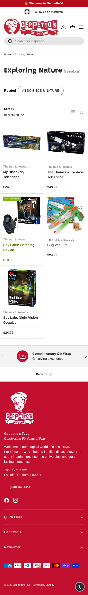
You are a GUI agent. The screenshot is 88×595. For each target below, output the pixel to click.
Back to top (44, 374)
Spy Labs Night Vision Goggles (20, 320)
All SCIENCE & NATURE (40, 90)
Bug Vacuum (57, 245)
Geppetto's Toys (21, 584)
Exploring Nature (24, 54)
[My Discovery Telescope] (22, 142)
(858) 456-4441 (20, 486)
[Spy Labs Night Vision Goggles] (22, 288)
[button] (80, 587)
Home (7, 54)
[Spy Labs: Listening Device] (22, 215)
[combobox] (44, 41)
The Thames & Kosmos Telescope (65, 174)
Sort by (9, 108)
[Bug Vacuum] (66, 215)
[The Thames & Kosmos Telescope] (66, 142)
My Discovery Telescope (13, 174)
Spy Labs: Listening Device (18, 247)
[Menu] (81, 27)
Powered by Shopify (43, 584)
